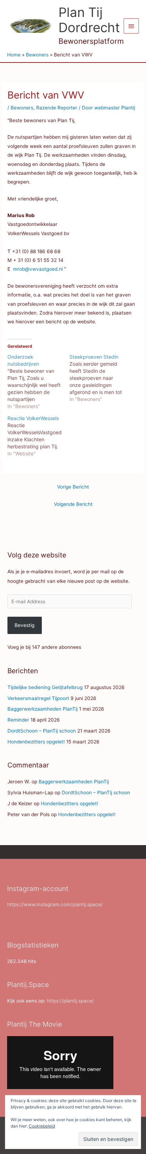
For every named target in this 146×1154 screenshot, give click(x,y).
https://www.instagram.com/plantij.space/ (55, 904)
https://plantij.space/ (70, 1001)
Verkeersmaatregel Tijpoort (38, 698)
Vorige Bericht (73, 487)
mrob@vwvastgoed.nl (38, 269)
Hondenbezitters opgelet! (36, 742)
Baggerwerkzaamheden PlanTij (42, 709)
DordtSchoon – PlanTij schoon (41, 731)
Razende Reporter (56, 107)
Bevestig (24, 625)
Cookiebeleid (42, 1126)
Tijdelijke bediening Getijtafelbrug (45, 687)
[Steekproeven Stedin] (100, 378)
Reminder (18, 720)
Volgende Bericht (73, 504)
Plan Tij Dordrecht (89, 20)
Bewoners (22, 107)
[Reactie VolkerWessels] (38, 436)
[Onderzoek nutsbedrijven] (38, 381)
